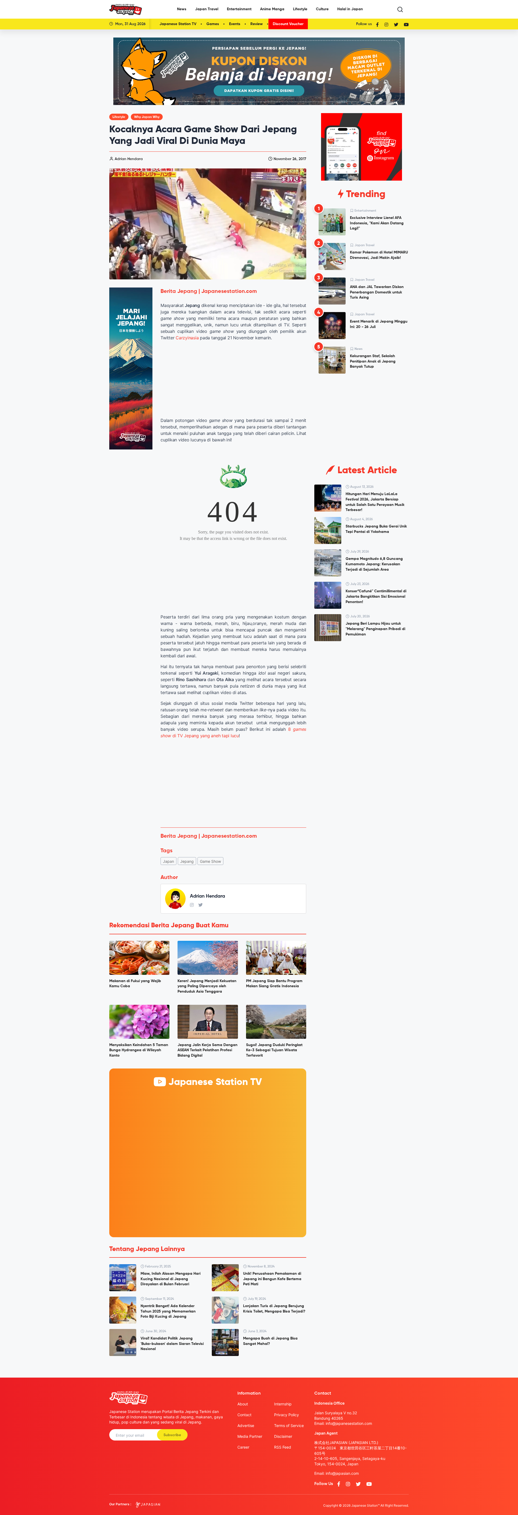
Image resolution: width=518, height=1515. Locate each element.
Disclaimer (283, 1436)
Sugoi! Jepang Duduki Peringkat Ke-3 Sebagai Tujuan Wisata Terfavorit (274, 1050)
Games (212, 24)
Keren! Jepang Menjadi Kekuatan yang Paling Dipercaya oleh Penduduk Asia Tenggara (207, 986)
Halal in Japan (350, 9)
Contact (244, 1414)
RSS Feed (282, 1447)
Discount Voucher (288, 24)
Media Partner (249, 1436)
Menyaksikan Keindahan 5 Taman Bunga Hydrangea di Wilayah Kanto (138, 1050)
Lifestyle (300, 9)
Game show (210, 861)
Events (234, 24)
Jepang (187, 861)
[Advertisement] (233, 783)
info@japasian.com (342, 1473)
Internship (283, 1404)
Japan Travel (206, 9)
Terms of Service (289, 1425)
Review (256, 24)
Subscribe (172, 1435)
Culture (322, 9)
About (242, 1404)
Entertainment (239, 9)
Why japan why (146, 117)
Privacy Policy (286, 1414)
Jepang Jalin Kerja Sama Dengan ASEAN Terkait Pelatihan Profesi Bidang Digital (207, 1050)
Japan (168, 861)
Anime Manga (272, 9)
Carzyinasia (187, 337)
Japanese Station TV (177, 24)
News (181, 9)
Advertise (245, 1425)
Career (243, 1447)
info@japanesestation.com (349, 1423)
